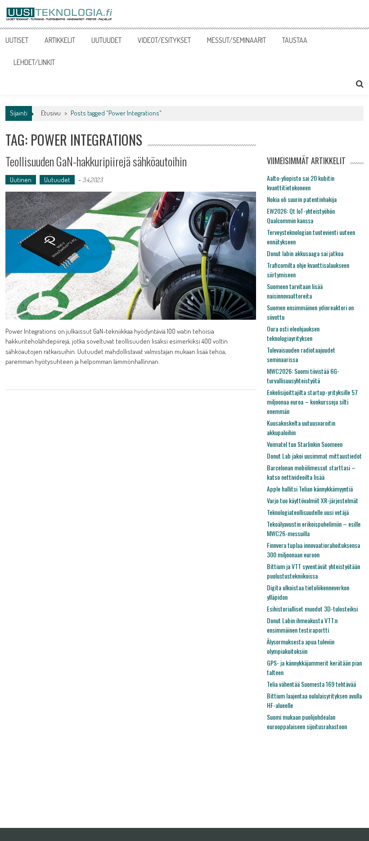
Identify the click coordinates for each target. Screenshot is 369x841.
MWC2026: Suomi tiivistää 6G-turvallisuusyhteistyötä (303, 375)
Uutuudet (57, 179)
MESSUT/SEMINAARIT (236, 40)
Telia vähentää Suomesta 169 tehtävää (311, 684)
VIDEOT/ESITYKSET (164, 40)
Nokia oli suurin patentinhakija (302, 199)
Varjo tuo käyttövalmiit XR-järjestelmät (312, 500)
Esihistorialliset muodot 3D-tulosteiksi (312, 608)
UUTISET (16, 40)
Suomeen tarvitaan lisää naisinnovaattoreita (295, 290)
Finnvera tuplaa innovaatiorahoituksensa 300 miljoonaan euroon (313, 549)
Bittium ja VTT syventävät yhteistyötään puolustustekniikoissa (313, 570)
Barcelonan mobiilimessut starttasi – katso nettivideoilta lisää (311, 472)
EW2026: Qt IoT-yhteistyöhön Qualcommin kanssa (301, 215)
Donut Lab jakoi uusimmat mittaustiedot (314, 455)
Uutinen (21, 179)
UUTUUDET (106, 40)
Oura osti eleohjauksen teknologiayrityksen (293, 333)
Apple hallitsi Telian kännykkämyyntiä (310, 488)
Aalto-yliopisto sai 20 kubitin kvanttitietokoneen (300, 182)
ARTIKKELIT (60, 40)
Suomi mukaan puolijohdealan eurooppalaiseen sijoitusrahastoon (307, 721)
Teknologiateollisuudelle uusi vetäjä (308, 512)
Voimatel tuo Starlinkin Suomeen (304, 444)
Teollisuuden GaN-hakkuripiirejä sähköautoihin (96, 161)
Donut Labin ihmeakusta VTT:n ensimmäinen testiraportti (302, 625)
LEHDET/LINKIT (34, 62)
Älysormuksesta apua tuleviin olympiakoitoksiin (300, 646)
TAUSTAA (294, 40)
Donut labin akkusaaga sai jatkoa (305, 253)
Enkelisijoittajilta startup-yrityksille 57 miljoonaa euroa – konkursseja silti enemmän (312, 401)
